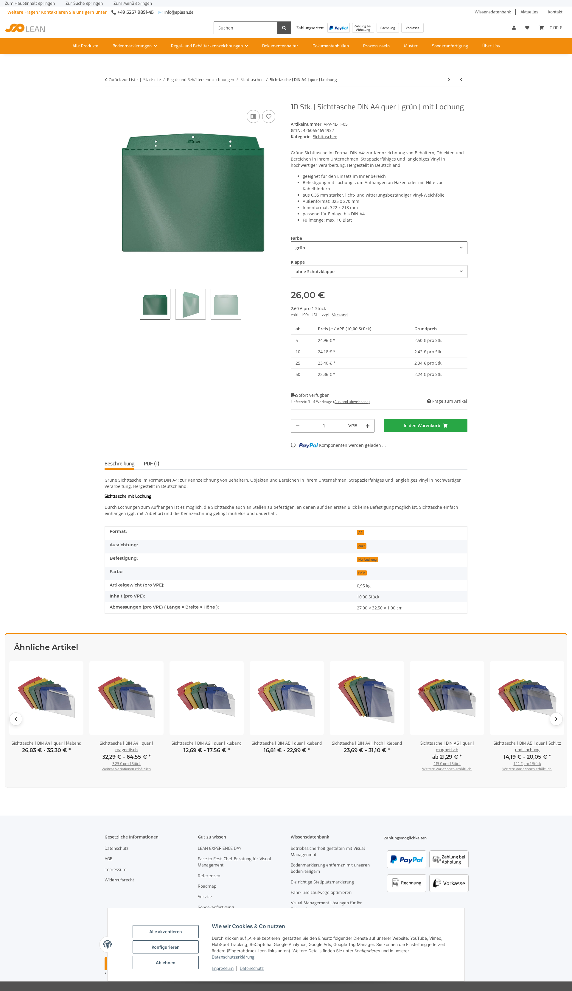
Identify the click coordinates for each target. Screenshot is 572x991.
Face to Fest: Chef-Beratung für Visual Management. (234, 862)
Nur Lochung (367, 559)
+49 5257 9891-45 (135, 12)
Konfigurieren (166, 947)
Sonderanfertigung (450, 46)
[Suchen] (284, 27)
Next (556, 719)
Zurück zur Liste (123, 79)
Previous (15, 719)
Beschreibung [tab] (119, 464)
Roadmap (207, 886)
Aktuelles (529, 12)
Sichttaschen (325, 137)
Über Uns (491, 46)
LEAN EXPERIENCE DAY (220, 848)
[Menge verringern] (297, 425)
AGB (108, 859)
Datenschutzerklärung (233, 957)
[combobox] (379, 247)
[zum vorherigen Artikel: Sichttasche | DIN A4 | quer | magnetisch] (461, 79)
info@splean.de (179, 12)
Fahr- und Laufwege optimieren (321, 892)
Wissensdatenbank (493, 12)
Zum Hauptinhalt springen (30, 3)
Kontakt (555, 12)
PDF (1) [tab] (151, 464)
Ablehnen (165, 962)
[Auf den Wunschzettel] (268, 116)
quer (361, 546)
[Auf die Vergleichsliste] (253, 116)
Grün (361, 573)
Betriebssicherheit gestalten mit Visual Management (328, 852)
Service (205, 897)
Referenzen (209, 876)
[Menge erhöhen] (367, 425)
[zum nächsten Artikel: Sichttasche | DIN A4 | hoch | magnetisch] (449, 79)
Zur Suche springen (85, 3)
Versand (340, 315)
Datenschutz (252, 968)
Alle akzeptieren (165, 931)
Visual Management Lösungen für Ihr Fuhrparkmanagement (326, 906)
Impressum (223, 968)
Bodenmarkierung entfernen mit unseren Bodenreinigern (330, 868)
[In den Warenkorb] (109, 99)
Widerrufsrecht (119, 880)
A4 (360, 532)
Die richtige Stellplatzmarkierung (322, 882)
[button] (513, 28)
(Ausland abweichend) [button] (351, 401)
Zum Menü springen (133, 3)
